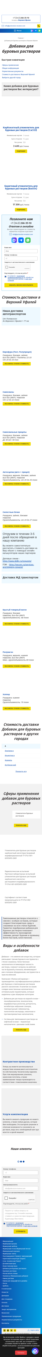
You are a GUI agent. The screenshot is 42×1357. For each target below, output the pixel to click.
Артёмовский (10, 765)
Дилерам (5, 1296)
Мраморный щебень (10, 1246)
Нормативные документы (12, 71)
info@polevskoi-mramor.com (15, 26)
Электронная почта (10, 1185)
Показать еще (21, 825)
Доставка (5, 1306)
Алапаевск (9, 751)
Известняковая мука (10, 1266)
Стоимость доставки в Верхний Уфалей (18, 75)
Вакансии (5, 1313)
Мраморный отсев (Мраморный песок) (16, 1249)
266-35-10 (21, 18)
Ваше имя (7, 247)
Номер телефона (10, 255)
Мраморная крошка (10, 1244)
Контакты (5, 1323)
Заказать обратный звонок (38, 26)
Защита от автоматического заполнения (19, 262)
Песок (5, 1283)
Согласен (21, 1353)
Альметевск (10, 756)
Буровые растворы (9, 1271)
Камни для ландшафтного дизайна (15, 1281)
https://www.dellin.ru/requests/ (17, 561)
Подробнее (21, 151)
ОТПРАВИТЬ (20, 1231)
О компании (6, 1289)
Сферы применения (10, 65)
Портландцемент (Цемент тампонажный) (17, 1256)
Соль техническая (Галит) (12, 1261)
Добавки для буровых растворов (14, 1268)
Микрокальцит (8, 1241)
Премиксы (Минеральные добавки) (15, 1276)
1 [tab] (18, 1161)
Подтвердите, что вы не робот (16, 273)
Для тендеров (7, 1299)
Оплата (4, 1302)
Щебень (6, 1286)
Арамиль (8, 760)
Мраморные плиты (9, 1254)
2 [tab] (21, 1161)
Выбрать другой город (11, 78)
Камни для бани (8, 1278)
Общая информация (10, 68)
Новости (5, 1292)
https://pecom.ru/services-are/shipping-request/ (18, 565)
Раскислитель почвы (10, 1273)
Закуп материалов (9, 1309)
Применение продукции (11, 1316)
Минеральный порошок (11, 1251)
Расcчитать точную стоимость (17, 364)
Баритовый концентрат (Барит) (14, 1259)
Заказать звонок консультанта (21, 285)
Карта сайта (34, 1330)
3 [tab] (23, 1161)
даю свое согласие (30, 1226)
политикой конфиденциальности (16, 276)
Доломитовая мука (9, 1264)
